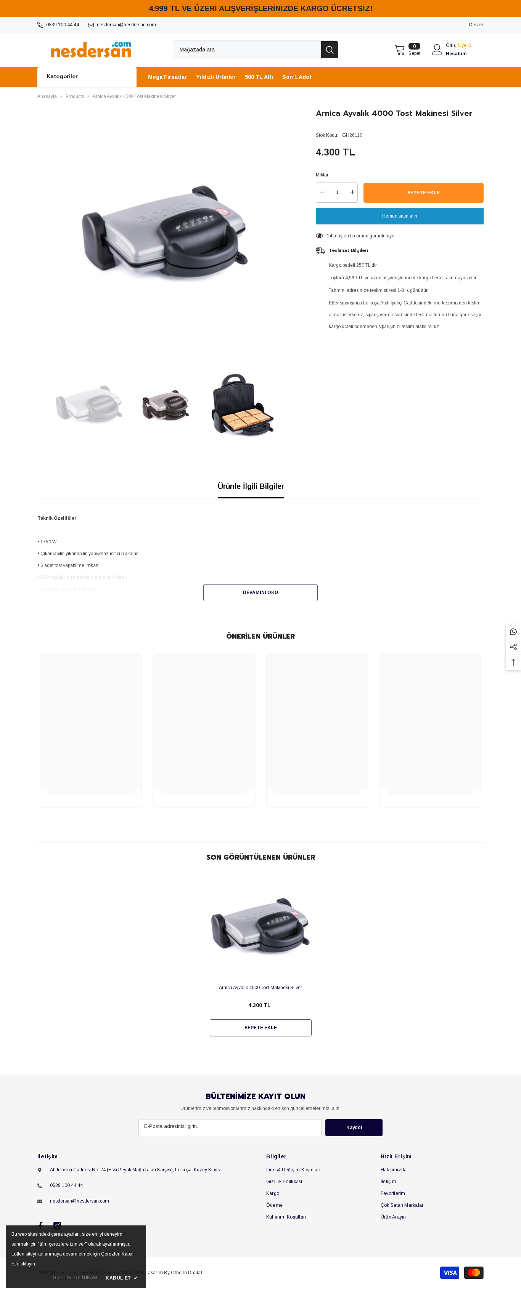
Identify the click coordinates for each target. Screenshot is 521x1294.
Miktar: (323, 175)
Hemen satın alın (399, 216)
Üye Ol (465, 45)
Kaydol (354, 1127)
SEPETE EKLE (423, 192)
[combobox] (247, 49)
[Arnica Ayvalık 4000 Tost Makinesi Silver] (261, 927)
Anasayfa (47, 96)
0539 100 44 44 (62, 24)
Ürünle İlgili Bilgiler (251, 486)
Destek (476, 24)
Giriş (451, 45)
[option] (165, 235)
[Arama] (255, 49)
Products (75, 96)
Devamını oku (260, 592)
